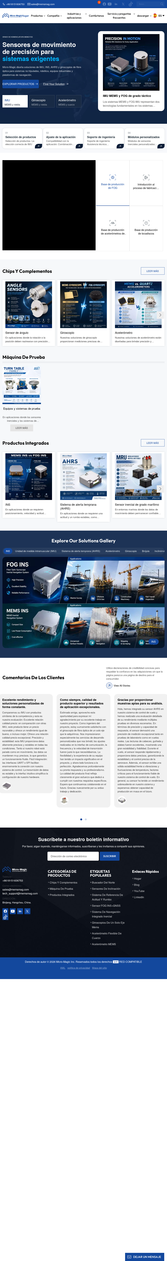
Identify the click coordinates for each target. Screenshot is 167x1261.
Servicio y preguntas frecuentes (119, 15)
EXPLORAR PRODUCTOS (18, 84)
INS (7, 504)
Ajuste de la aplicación (61, 137)
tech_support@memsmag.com (20, 893)
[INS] (28, 476)
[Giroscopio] (83, 304)
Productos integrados (62, 895)
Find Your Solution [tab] (54, 84)
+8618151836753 (15, 4)
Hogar (25, 15)
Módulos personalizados (143, 137)
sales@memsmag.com (43, 4)
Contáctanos (96, 15)
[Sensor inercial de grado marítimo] (138, 476)
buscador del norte (103, 882)
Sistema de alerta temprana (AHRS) (78, 506)
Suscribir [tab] (109, 856)
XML (62, 967)
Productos (37, 15)
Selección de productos (20, 137)
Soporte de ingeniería (101, 137)
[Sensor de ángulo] (28, 304)
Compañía (53, 15)
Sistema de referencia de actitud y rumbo (107, 897)
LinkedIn (139, 897)
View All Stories (122, 685)
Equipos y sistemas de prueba (21, 408)
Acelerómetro (123, 332)
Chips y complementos (63, 882)
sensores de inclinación (106, 889)
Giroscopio (67, 332)
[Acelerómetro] (138, 304)
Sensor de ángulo (16, 332)
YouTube (139, 891)
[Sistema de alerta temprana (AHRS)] (83, 476)
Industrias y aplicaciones (74, 15)
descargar (143, 15)
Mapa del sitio (99, 967)
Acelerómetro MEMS (104, 944)
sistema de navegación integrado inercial (106, 914)
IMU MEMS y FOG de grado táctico (127, 96)
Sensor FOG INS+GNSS (106, 905)
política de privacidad (79, 967)
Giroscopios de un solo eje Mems (108, 925)
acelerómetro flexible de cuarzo (106, 935)
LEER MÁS (152, 271)
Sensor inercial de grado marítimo (137, 504)
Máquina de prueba (61, 889)
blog (136, 885)
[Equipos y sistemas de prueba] (21, 384)
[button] (160, 315)
